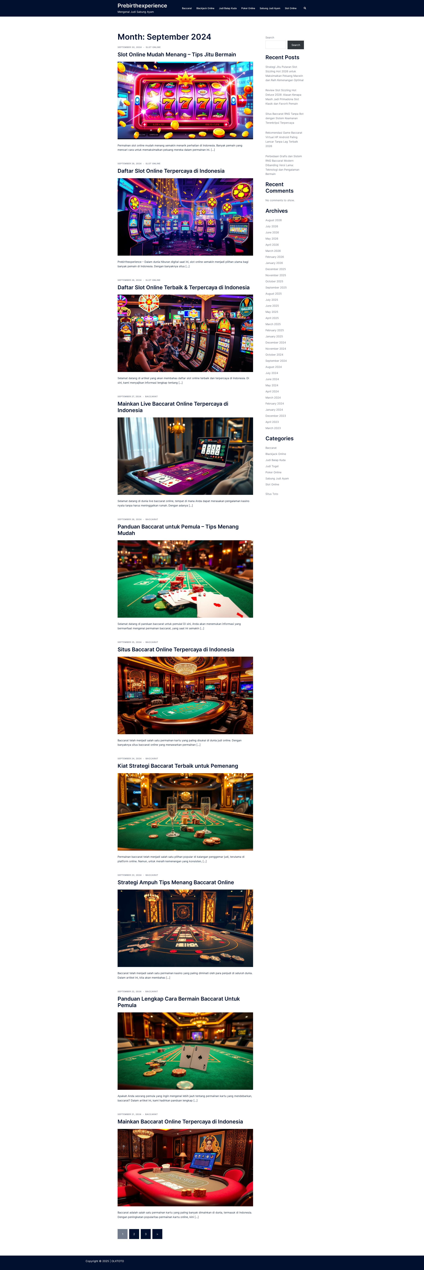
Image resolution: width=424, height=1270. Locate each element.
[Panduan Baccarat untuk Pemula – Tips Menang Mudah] (185, 578)
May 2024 (271, 385)
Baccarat (187, 8)
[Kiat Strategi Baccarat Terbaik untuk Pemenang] (185, 811)
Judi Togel (272, 466)
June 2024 (272, 379)
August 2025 (273, 293)
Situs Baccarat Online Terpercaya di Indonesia (176, 649)
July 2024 (271, 373)
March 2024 (273, 397)
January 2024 (274, 409)
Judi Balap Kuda (228, 8)
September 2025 (276, 287)
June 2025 (272, 305)
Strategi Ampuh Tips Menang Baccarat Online (176, 882)
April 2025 (272, 318)
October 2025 (274, 281)
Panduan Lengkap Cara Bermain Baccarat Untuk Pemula (179, 1001)
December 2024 (275, 342)
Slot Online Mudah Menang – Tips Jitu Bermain (177, 54)
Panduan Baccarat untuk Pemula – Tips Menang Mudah (178, 529)
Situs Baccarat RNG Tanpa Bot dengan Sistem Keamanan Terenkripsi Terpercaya (284, 118)
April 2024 (272, 391)
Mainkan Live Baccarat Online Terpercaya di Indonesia (173, 407)
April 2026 (272, 244)
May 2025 (271, 311)
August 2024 (273, 367)
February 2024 (274, 403)
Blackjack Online (205, 8)
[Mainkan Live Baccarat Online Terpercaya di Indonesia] (185, 456)
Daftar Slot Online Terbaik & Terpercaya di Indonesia (184, 287)
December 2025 (275, 269)
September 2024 (276, 360)
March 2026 (273, 250)
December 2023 (275, 415)
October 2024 (274, 354)
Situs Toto (271, 494)
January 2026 (274, 263)
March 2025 (273, 324)
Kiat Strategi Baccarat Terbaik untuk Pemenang (178, 766)
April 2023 (272, 422)
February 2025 (274, 330)
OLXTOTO (117, 1261)
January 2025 (274, 336)
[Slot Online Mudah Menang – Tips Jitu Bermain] (185, 100)
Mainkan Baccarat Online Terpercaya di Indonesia (180, 1121)
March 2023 (273, 428)
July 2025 (271, 299)
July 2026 (271, 226)
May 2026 (271, 238)
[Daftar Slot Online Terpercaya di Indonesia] (185, 216)
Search (269, 37)
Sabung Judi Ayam (270, 8)
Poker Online (248, 8)
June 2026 (272, 232)
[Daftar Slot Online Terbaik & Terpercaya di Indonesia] (185, 333)
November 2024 (275, 348)
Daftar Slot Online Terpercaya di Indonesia (171, 171)
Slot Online (290, 8)
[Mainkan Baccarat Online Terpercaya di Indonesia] (185, 1167)
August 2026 (273, 220)
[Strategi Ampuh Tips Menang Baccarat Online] (185, 928)
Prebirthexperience (142, 5)
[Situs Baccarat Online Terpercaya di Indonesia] (185, 695)
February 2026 (274, 256)
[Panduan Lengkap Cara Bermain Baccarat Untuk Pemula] (185, 1051)
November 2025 (275, 275)
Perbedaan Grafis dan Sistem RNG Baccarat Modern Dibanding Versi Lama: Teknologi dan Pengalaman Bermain (283, 165)
